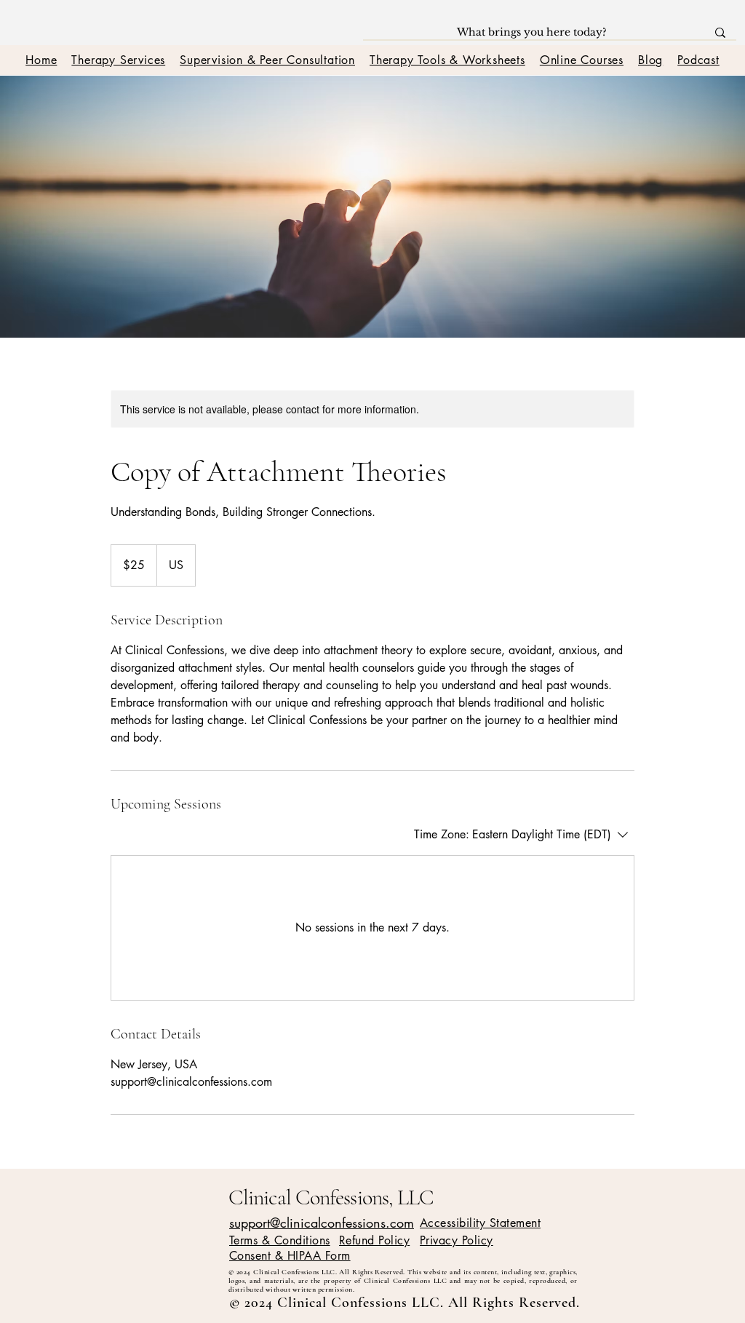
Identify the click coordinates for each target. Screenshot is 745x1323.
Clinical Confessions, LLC (331, 1197)
